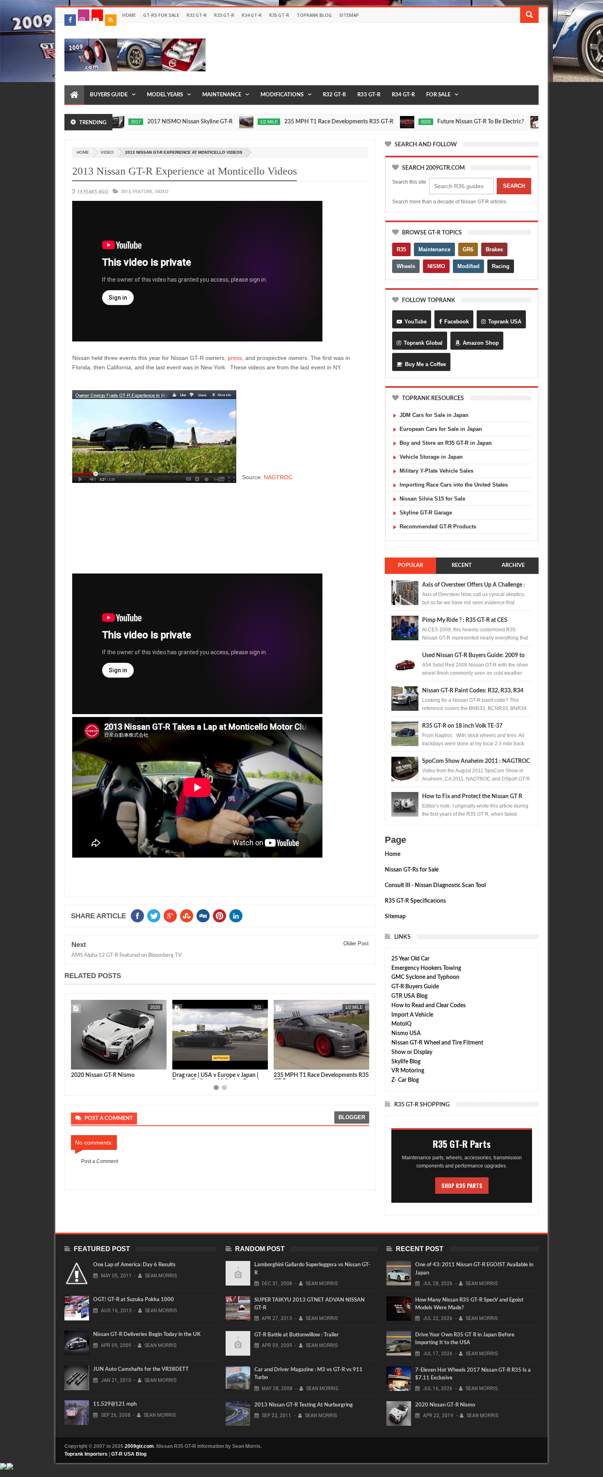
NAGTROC (278, 477)
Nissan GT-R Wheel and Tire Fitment (437, 1043)
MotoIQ (401, 1024)
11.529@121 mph (115, 1404)
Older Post (356, 943)
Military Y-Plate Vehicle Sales (436, 471)
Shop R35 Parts (461, 1185)
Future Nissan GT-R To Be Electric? (430, 122)
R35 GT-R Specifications (415, 901)
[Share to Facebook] (78, 1061)
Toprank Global (423, 343)
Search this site (409, 182)
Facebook (456, 322)
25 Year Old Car (410, 959)
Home (129, 15)
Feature (511, 121)
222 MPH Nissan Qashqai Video (314, 1075)
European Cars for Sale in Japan (441, 429)
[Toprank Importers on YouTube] (97, 15)
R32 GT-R (197, 15)
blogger (351, 1117)
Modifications (282, 95)
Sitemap (349, 15)
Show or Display (411, 1052)
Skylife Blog (405, 1062)
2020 (375, 121)
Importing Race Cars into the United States (454, 485)
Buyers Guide (109, 95)
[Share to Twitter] (87, 1061)
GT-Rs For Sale (161, 15)
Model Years (165, 95)
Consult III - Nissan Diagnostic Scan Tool (435, 885)
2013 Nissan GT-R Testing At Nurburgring (303, 1405)
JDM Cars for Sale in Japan (434, 415)
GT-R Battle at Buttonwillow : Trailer (296, 1335)
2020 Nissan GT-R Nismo (445, 1405)
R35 (401, 249)
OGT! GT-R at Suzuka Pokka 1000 (133, 1299)
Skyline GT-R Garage (426, 513)
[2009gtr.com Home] (74, 95)
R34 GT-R (252, 15)
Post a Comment (99, 1161)
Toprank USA (504, 322)
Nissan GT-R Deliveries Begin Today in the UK (147, 1334)
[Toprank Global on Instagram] (83, 15)
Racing (500, 266)
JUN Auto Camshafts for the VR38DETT (141, 1369)
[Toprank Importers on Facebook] (70, 20)
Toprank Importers (85, 1454)
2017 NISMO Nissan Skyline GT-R (139, 122)
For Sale (438, 95)
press (235, 358)
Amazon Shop (481, 343)
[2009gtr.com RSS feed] (110, 20)
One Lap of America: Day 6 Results (134, 1265)
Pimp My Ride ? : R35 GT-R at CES (464, 620)
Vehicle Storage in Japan (431, 457)
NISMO (436, 266)
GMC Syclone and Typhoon (425, 977)
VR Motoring (407, 1071)
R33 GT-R (224, 15)
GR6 (468, 249)
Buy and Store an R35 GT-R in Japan (446, 443)
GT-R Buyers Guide (415, 987)
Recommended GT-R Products (438, 526)
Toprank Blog (314, 15)
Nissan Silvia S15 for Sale (432, 499)
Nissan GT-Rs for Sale (412, 870)
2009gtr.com (139, 1446)
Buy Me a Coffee (425, 364)
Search (514, 186)
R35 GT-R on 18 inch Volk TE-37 (462, 726)
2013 (125, 191)
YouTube (415, 322)
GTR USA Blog (409, 996)
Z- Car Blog (405, 1080)
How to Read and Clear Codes (428, 1005)
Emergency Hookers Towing (426, 968)
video (107, 152)
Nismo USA (406, 1033)
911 (156, 1007)
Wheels (406, 266)
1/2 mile (218, 121)
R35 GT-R (279, 15)
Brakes (494, 249)
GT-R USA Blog (128, 1454)
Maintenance (221, 95)
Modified (468, 266)
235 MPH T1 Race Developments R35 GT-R (288, 122)
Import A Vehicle (412, 1015)
